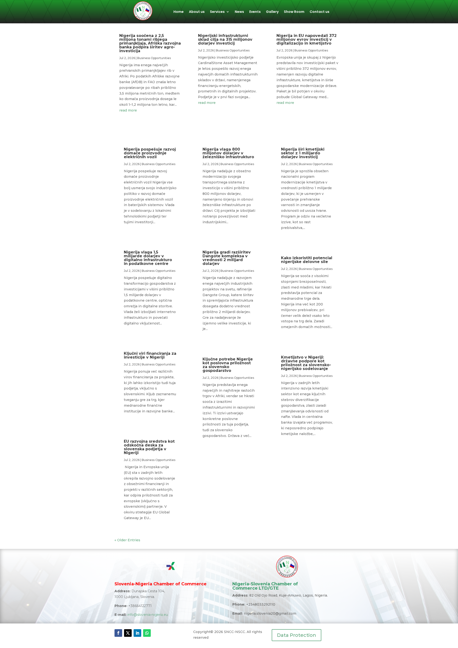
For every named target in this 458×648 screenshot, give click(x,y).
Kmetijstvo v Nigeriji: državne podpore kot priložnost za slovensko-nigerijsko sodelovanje (306, 363)
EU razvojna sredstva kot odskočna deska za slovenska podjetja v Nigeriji (149, 447)
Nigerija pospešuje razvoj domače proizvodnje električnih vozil (150, 153)
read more (128, 110)
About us (197, 12)
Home (178, 12)
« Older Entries (127, 540)
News (239, 12)
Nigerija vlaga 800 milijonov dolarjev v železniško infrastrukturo (228, 153)
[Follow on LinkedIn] (137, 633)
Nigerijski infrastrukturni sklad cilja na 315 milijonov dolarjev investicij (225, 39)
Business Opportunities (154, 58)
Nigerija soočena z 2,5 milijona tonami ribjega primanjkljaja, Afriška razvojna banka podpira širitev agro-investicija (150, 43)
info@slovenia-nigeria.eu (147, 615)
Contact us (319, 12)
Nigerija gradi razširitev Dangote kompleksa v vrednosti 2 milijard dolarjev (227, 258)
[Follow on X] (128, 633)
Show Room (294, 12)
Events (255, 12)
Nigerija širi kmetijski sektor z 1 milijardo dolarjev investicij (302, 153)
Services (217, 12)
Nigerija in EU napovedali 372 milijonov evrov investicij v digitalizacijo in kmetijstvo (306, 39)
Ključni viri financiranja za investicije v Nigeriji (150, 355)
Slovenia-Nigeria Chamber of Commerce (160, 584)
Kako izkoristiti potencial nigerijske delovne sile (306, 260)
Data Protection (296, 635)
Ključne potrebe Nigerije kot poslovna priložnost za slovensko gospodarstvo (228, 365)
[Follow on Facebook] (118, 633)
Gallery (272, 12)
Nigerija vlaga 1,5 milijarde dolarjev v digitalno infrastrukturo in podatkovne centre (148, 258)
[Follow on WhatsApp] (147, 633)
